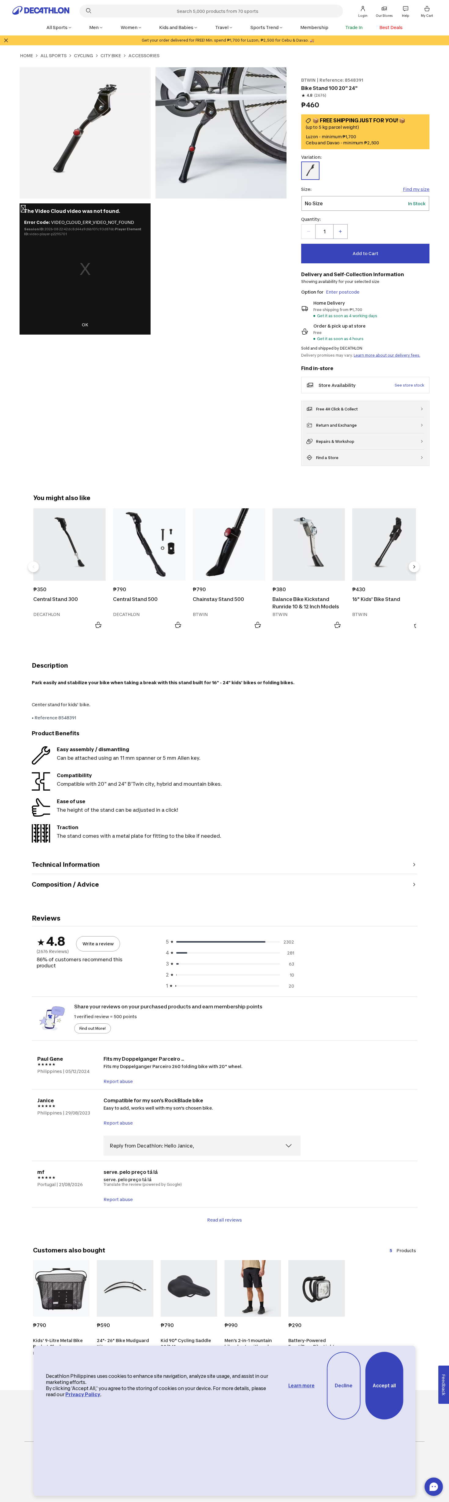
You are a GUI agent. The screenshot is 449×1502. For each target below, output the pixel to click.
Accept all (384, 1386)
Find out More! (92, 1028)
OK (85, 324)
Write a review (98, 943)
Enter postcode (343, 292)
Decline (343, 1386)
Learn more (301, 1386)
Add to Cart (365, 253)
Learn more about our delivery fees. (387, 355)
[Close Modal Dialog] (23, 209)
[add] (340, 231)
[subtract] (308, 231)
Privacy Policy (82, 1394)
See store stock (409, 385)
